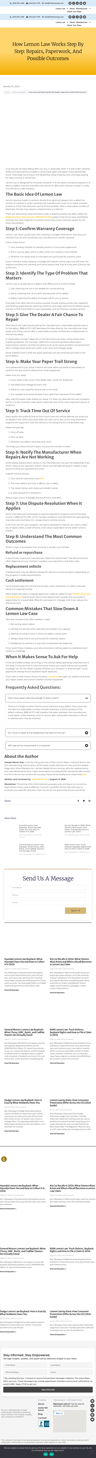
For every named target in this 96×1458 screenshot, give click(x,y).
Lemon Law (60, 8)
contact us (53, 676)
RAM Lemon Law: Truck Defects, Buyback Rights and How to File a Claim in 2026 (78, 847)
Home (7, 92)
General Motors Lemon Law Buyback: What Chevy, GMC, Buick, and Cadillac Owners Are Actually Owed (31, 848)
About (72, 8)
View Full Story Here (11, 990)
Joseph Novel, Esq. (39, 779)
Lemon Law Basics (19, 92)
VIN (42, 478)
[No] (92, 1451)
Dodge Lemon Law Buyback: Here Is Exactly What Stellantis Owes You (23, 1101)
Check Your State (74, 11)
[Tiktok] (77, 3)
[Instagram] (73, 3)
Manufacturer (82, 8)
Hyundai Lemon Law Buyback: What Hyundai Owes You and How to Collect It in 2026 (30, 828)
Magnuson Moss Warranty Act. (20, 217)
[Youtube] (84, 3)
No (51, 1454)
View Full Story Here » (8, 1209)
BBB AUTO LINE (43, 217)
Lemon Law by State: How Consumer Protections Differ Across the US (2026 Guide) (70, 1103)
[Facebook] (80, 3)
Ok (45, 1454)
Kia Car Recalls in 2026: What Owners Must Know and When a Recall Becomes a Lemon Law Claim (77, 828)
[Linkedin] (70, 3)
